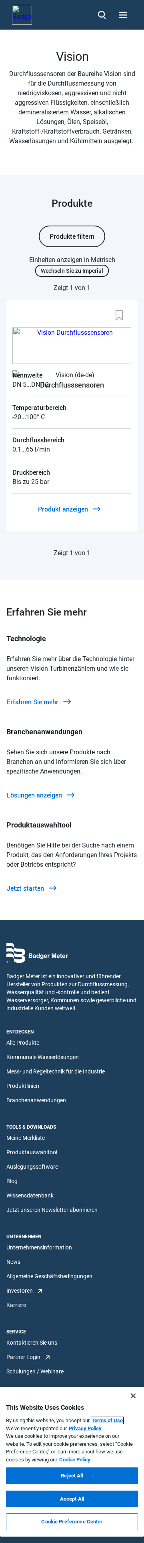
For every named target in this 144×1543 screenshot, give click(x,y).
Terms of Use (107, 1420)
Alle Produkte (22, 1042)
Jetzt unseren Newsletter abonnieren (52, 1210)
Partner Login (23, 1357)
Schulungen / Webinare (35, 1371)
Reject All (72, 1476)
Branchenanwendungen (36, 1100)
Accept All (72, 1499)
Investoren (19, 1290)
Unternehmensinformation (39, 1247)
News (13, 1262)
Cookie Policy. (75, 1460)
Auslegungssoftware (32, 1166)
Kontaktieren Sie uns (31, 1342)
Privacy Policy (85, 1428)
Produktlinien (22, 1086)
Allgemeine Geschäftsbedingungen (49, 1276)
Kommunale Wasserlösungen (42, 1057)
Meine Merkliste (25, 1138)
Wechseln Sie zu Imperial (72, 270)
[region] (72, 1462)
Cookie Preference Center (71, 1522)
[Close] (133, 1396)
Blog (12, 1181)
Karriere (16, 1305)
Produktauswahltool (31, 1152)
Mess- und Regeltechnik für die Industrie (55, 1071)
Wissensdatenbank (30, 1195)
